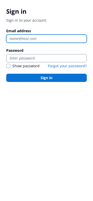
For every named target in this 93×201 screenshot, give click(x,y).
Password (15, 50)
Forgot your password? (67, 65)
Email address (18, 30)
